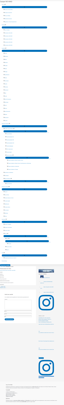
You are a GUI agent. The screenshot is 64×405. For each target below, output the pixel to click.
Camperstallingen (9, 133)
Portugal (6, 71)
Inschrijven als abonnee (8, 12)
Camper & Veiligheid (8, 224)
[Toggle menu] (24, 7)
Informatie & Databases (5, 123)
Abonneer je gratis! (5, 265)
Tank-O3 (6, 191)
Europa (6, 53)
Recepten (9, 243)
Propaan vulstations (9, 155)
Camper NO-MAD (6, 1)
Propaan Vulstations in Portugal (13, 169)
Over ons (3, 4)
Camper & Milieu (7, 230)
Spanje (6, 68)
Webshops (6, 213)
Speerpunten (4, 219)
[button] (5, 4)
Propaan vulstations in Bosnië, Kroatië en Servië (15, 160)
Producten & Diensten (5, 186)
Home (1, 266)
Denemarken (7, 80)
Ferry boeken (7, 210)
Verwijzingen (7, 175)
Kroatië (6, 96)
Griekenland (6, 117)
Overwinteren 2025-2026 (8, 45)
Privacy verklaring (7, 15)
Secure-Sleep (7, 194)
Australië (6, 120)
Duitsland (6, 62)
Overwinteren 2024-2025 (8, 42)
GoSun (6, 216)
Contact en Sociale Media (9, 9)
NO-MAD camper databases (9, 128)
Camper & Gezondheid (8, 227)
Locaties (4, 266)
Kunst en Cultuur (9, 246)
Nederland (6, 56)
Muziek (7, 249)
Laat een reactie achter (3, 270)
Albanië (6, 114)
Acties (3, 252)
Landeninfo (3, 48)
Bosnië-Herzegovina (8, 99)
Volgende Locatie (3, 287)
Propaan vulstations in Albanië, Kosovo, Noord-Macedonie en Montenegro (19, 163)
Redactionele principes (8, 18)
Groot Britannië (7, 74)
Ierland (6, 77)
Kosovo (6, 108)
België (6, 59)
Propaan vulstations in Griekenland (13, 166)
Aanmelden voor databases (9, 172)
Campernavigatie (9, 152)
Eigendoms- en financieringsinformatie (11, 21)
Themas (6, 233)
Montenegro (6, 102)
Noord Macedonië (7, 111)
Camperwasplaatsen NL (10, 136)
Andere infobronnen (8, 178)
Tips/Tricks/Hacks (9, 183)
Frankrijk (6, 65)
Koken (7, 238)
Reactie (6, 299)
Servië (6, 105)
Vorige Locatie (2, 286)
